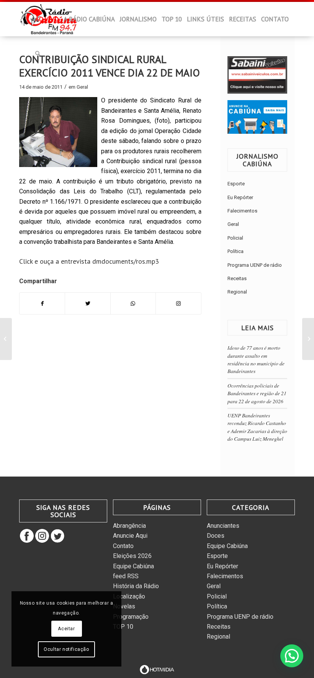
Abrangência (129, 525)
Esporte (236, 184)
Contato (123, 546)
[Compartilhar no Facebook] (42, 303)
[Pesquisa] (37, 53)
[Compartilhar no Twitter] (87, 303)
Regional (237, 292)
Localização (129, 596)
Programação (131, 616)
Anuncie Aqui (130, 535)
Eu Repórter (240, 197)
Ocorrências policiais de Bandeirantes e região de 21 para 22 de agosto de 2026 (256, 393)
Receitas (237, 278)
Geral (82, 87)
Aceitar (66, 628)
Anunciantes (223, 525)
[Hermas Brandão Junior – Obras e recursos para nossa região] (6, 339)
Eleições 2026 (132, 556)
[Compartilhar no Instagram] (178, 303)
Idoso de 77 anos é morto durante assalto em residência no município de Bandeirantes (256, 359)
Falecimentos (242, 211)
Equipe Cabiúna (133, 566)
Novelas (124, 606)
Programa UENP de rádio (254, 265)
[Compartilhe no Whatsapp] (133, 303)
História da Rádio (136, 586)
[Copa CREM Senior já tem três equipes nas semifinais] (308, 339)
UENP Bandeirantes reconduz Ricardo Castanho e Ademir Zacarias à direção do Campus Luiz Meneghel (257, 427)
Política (235, 251)
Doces (215, 535)
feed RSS (126, 576)
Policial (235, 238)
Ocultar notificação (66, 649)
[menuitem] (27, 21)
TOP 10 (123, 626)
